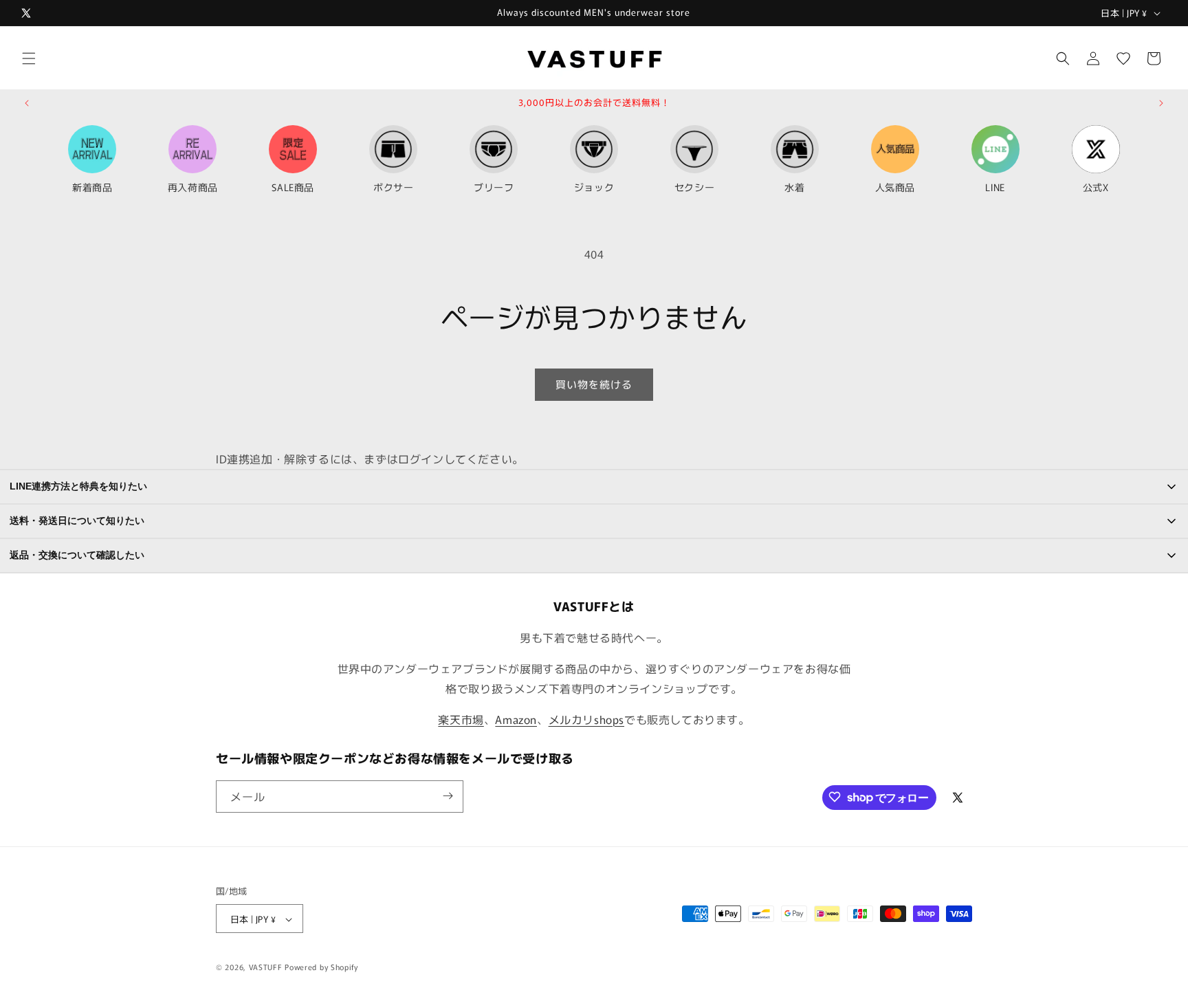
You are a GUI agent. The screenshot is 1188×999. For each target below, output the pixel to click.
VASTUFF (266, 967)
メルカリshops (586, 719)
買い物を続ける (594, 384)
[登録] (447, 796)
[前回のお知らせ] (27, 103)
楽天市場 (460, 719)
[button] (29, 58)
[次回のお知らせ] (1161, 103)
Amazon (516, 719)
